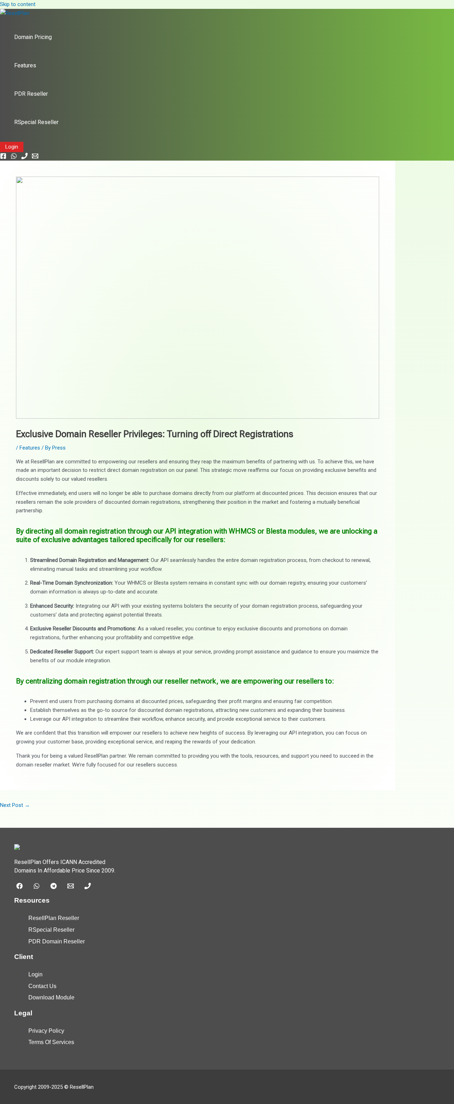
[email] (71, 887)
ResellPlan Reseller (53, 918)
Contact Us (42, 986)
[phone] (88, 887)
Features (25, 65)
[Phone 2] (24, 157)
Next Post (15, 805)
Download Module (51, 997)
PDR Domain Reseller (56, 941)
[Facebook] (3, 157)
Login (35, 974)
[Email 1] (35, 157)
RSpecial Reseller (36, 122)
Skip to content (17, 4)
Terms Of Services (51, 1042)
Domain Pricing (33, 37)
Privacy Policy (46, 1031)
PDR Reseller (31, 93)
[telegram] (54, 887)
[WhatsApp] (14, 157)
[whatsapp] (37, 887)
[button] (11, 147)
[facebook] (20, 887)
